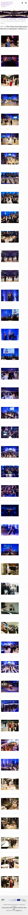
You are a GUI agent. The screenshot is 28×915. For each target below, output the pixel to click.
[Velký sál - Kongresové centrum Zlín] (9, 41)
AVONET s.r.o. (19, 910)
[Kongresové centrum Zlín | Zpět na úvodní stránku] (7, 4)
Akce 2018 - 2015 (22, 19)
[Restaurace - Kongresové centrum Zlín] (9, 608)
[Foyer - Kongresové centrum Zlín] (9, 80)
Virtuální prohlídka (13, 19)
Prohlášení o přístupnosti (18, 907)
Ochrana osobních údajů (7, 907)
